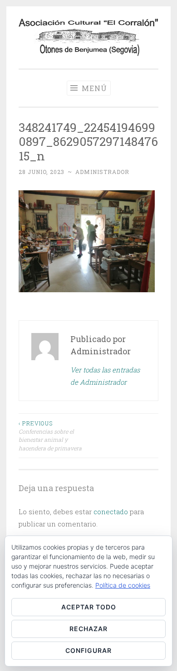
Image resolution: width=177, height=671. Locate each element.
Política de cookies (122, 585)
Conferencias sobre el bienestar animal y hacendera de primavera (50, 436)
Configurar (88, 650)
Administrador (102, 171)
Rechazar (88, 628)
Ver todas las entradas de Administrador (105, 375)
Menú (93, 88)
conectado (110, 511)
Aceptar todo (88, 607)
